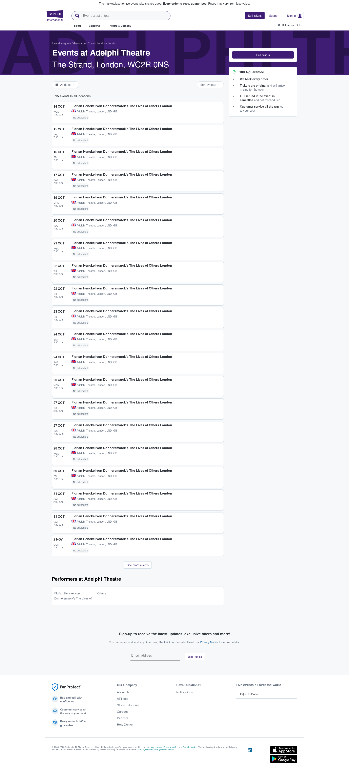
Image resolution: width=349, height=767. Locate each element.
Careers (122, 711)
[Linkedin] (249, 755)
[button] (263, 55)
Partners (122, 718)
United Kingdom (61, 43)
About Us (123, 692)
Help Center (125, 724)
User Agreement (154, 747)
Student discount (128, 705)
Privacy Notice (209, 642)
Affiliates (122, 698)
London (112, 43)
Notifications (184, 692)
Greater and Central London (89, 43)
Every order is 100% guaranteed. (185, 3)
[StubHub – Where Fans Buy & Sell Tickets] (55, 15)
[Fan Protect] (66, 687)
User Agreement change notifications (155, 749)
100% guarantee (251, 72)
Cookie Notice (190, 747)
